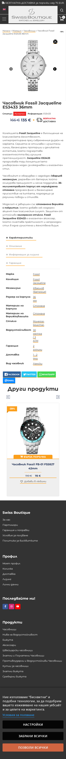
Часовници (30, 30)
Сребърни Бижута (14, 676)
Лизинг (7, 579)
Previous (8, 397)
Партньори (10, 524)
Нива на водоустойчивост (20, 634)
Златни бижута (13, 671)
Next (58, 397)
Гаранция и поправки (16, 530)
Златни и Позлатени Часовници (23, 655)
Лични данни (10, 584)
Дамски (37, 363)
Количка (8, 568)
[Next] (55, 69)
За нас (6, 519)
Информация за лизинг (24, 254)
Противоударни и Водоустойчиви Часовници (32, 660)
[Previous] (11, 69)
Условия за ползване (15, 535)
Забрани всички (33, 736)
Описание (15, 246)
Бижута (8, 639)
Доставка (9, 573)
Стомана (39, 305)
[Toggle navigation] (4, 18)
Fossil (36, 274)
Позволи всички (33, 747)
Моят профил (11, 563)
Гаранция (15, 262)
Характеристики (21, 237)
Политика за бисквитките (20, 540)
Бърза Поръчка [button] (34, 456)
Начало (6, 30)
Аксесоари (9, 645)
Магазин (16, 30)
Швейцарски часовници (18, 650)
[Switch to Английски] (4, 9)
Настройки (33, 724)
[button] (33, 482)
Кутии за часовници (15, 666)
